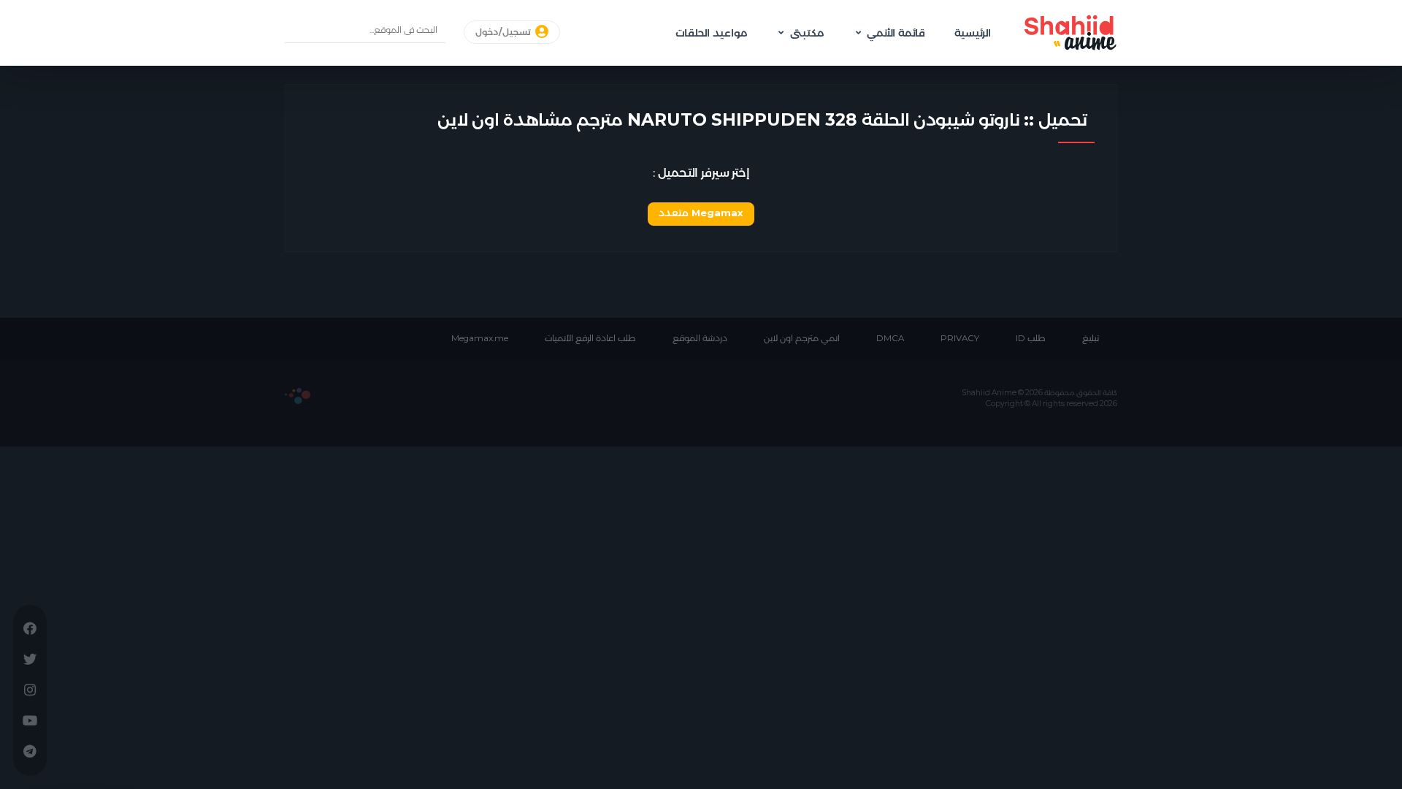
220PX (297, 396)
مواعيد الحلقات (711, 32)
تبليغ (1090, 338)
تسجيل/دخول (504, 32)
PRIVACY (960, 338)
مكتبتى (807, 32)
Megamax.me (479, 338)
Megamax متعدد (701, 212)
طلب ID (1031, 338)
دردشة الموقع (700, 338)
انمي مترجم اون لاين (802, 338)
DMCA (890, 338)
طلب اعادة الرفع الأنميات (590, 338)
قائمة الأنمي (896, 32)
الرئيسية (972, 32)
